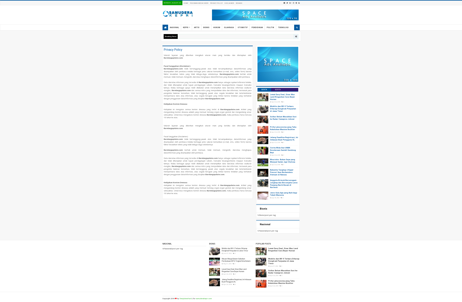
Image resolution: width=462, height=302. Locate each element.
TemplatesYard (186, 298)
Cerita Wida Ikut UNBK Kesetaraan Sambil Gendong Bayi (283, 150)
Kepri (185, 27)
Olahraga (229, 27)
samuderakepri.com (204, 298)
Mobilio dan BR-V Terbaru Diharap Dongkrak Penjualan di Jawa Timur (283, 108)
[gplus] (290, 3)
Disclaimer (229, 3)
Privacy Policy (216, 3)
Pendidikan (257, 27)
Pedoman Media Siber (199, 3)
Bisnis (206, 27)
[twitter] (287, 3)
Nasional (174, 27)
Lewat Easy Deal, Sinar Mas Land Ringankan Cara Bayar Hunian (282, 97)
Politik (270, 27)
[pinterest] (296, 3)
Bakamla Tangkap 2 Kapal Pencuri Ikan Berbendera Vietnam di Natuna (281, 172)
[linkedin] (299, 3)
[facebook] (284, 3)
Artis (196, 27)
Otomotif (243, 27)
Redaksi (239, 3)
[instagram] (293, 3)
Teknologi (283, 27)
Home (186, 3)
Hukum (216, 27)
